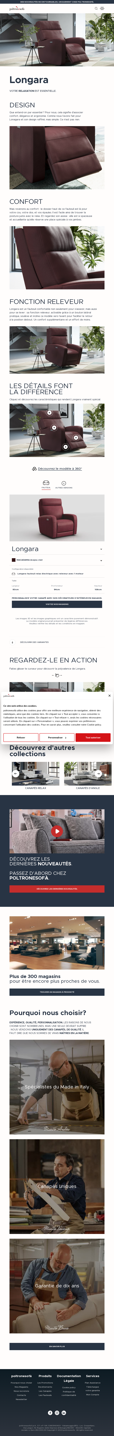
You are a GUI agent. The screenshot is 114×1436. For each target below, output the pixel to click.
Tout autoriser (93, 737)
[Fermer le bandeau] (110, 696)
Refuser (21, 737)
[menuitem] (21, 1382)
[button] (57, 604)
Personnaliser (55, 737)
